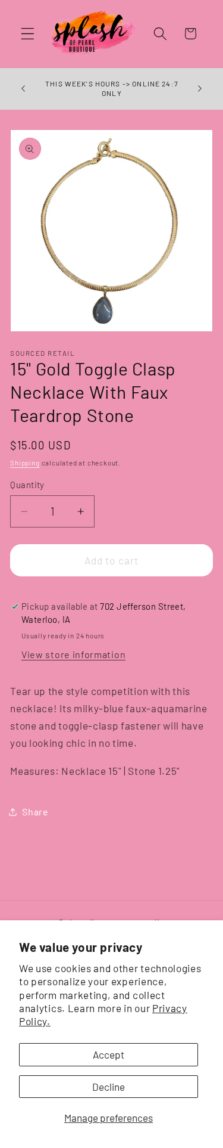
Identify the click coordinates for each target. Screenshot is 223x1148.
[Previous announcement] (23, 89)
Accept (108, 1054)
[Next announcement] (200, 89)
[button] (27, 33)
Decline (108, 1087)
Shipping (24, 462)
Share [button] (35, 811)
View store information (73, 654)
